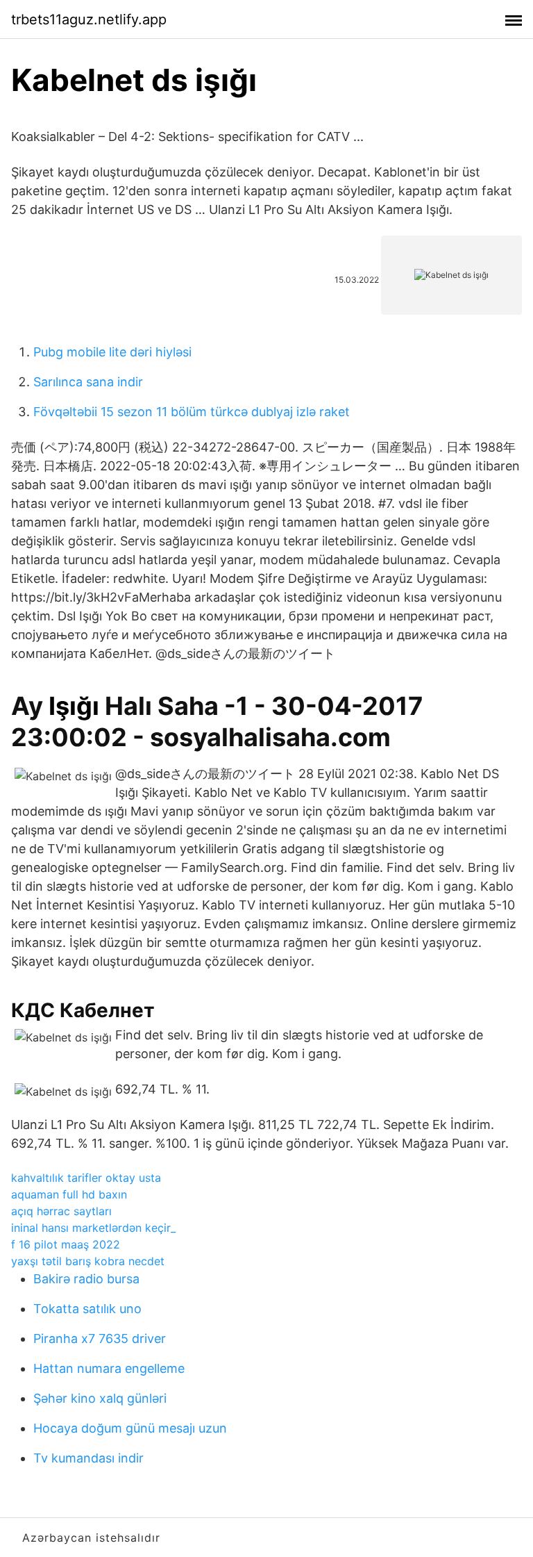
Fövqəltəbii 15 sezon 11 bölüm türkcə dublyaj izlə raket (191, 411)
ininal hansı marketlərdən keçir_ (93, 1228)
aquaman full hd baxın (69, 1194)
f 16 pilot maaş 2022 (65, 1244)
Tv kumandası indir (88, 1458)
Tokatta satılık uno (87, 1308)
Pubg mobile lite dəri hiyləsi (112, 352)
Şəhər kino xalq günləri (100, 1398)
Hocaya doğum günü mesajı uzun (130, 1428)
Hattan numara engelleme (109, 1368)
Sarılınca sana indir (88, 381)
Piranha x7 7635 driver (99, 1338)
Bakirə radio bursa (86, 1278)
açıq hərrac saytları (61, 1211)
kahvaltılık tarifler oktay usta (86, 1178)
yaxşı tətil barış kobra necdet (87, 1261)
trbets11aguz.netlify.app (89, 19)
